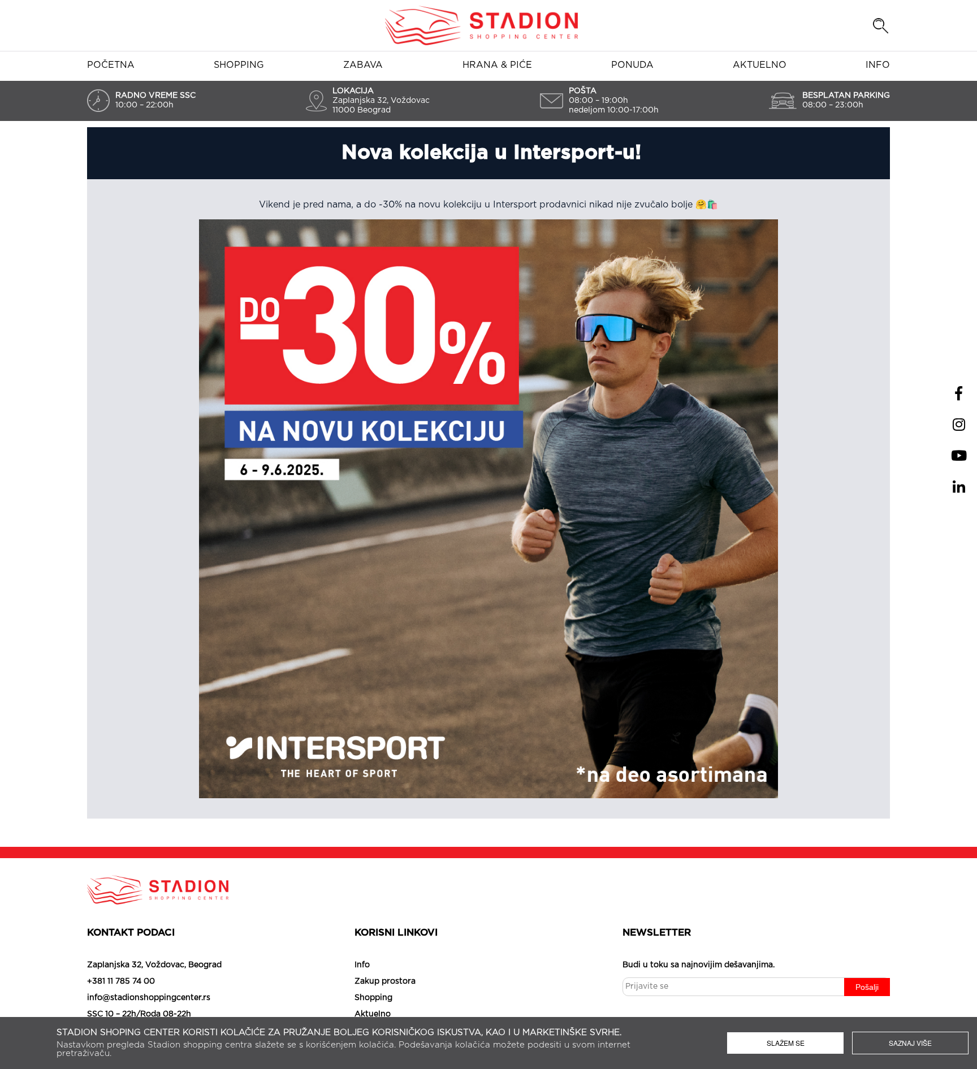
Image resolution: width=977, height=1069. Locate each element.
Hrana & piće (497, 65)
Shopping (239, 65)
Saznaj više (910, 1043)
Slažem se (786, 1043)
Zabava (363, 65)
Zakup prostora (385, 981)
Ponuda (632, 65)
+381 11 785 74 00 (121, 981)
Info (878, 65)
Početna (111, 65)
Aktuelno (759, 65)
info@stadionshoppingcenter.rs (148, 998)
